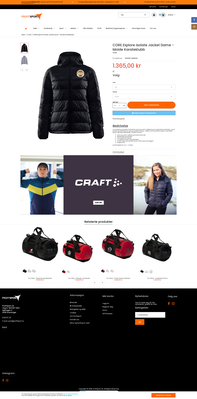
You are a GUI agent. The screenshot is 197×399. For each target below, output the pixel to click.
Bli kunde (73, 302)
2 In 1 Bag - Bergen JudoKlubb (79, 278)
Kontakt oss (74, 319)
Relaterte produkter (98, 222)
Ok (140, 322)
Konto (104, 310)
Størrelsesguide (118, 118)
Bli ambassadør (76, 306)
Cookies (73, 313)
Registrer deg (107, 307)
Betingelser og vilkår (78, 309)
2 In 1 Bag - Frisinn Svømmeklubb (118, 278)
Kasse (173, 7)
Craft (115, 52)
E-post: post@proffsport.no (13, 321)
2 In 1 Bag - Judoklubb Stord (157, 278)
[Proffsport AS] (32, 20)
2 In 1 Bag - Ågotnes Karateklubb (40, 278)
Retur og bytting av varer (80, 323)
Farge (115, 92)
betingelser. (142, 307)
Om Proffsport (75, 316)
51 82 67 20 (6, 317)
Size (114, 82)
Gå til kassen (107, 313)
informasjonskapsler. (71, 394)
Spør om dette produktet (145, 113)
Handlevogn (163, 7)
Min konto (152, 7)
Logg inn (105, 303)
